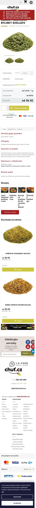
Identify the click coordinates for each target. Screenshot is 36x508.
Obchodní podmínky (17, 444)
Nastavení (17, 497)
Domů (4, 404)
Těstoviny (15, 428)
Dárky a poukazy (27, 430)
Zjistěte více (27, 469)
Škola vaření (5, 409)
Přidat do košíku (20, 108)
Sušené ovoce (27, 423)
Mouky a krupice (27, 418)
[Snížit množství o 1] (8, 109)
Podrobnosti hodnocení (22, 26)
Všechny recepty (10, 212)
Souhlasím (17, 503)
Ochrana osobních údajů (17, 446)
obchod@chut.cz (18, 388)
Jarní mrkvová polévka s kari (4, 198)
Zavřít (11, 124)
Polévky (15, 426)
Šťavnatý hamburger (29, 198)
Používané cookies (17, 449)
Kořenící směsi (17, 414)
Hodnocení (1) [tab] (12, 129)
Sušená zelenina (17, 418)
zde (3, 492)
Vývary (14, 421)
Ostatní (25, 428)
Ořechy (25, 421)
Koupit (19, 269)
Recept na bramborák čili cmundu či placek (21, 201)
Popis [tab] (4, 129)
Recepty (4, 407)
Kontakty (4, 418)
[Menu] (31, 2)
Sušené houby (17, 416)
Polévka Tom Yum (13, 197)
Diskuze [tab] (19, 129)
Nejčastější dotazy (17, 439)
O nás (3, 416)
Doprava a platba (17, 442)
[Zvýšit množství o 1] (8, 107)
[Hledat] (21, 2)
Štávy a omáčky (17, 423)
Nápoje (25, 425)
